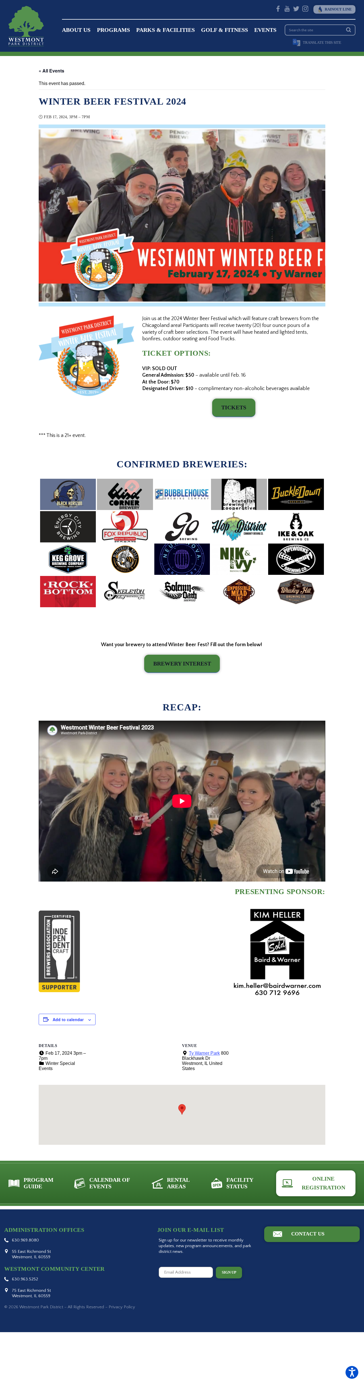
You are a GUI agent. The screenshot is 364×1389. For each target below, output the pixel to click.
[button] (352, 1372)
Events (265, 30)
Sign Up (229, 1272)
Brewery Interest (182, 663)
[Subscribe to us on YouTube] (287, 9)
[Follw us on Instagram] (305, 9)
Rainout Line (338, 9)
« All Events (51, 70)
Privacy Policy (122, 1307)
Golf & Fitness (224, 30)
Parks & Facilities (165, 30)
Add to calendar (68, 1019)
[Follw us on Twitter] (296, 9)
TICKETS (233, 407)
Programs (113, 30)
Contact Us (307, 1234)
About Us (76, 30)
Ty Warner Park (204, 1053)
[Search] (348, 30)
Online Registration (323, 1183)
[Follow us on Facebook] (278, 9)
